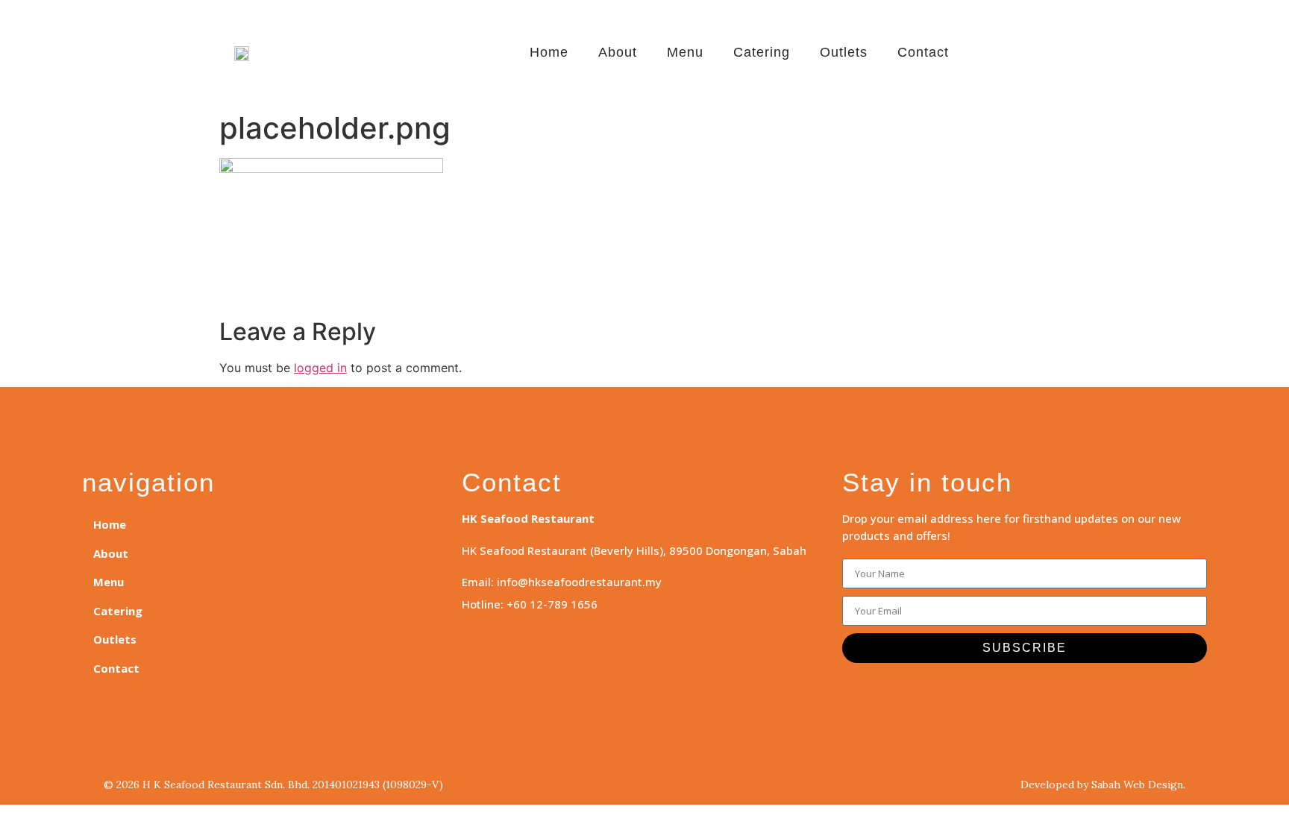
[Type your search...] (1057, 57)
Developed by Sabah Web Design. (1102, 784)
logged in (320, 367)
